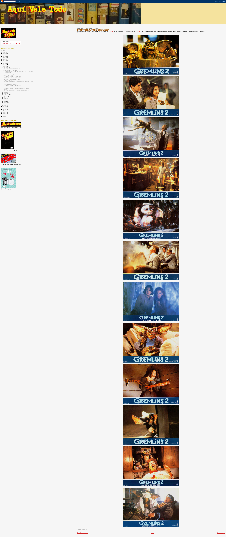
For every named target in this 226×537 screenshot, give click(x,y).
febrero (5, 103)
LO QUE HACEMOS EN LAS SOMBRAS (12, 77)
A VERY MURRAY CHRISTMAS (10, 70)
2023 (4, 55)
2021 (4, 57)
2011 (4, 110)
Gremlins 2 (138, 31)
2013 (4, 108)
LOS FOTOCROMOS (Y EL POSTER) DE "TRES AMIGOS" (16, 90)
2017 (4, 63)
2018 (4, 62)
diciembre (6, 67)
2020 (4, 59)
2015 (4, 66)
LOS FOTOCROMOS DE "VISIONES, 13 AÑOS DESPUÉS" (16, 88)
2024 (4, 53)
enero (5, 105)
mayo (5, 99)
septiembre (6, 94)
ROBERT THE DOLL (8, 80)
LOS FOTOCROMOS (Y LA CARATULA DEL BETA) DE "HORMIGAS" (19, 71)
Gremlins (111, 31)
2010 (4, 112)
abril (5, 101)
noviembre (6, 92)
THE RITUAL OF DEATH (9, 83)
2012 (4, 109)
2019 (4, 60)
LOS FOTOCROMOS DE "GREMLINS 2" (12, 68)
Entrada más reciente (82, 533)
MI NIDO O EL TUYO (8, 89)
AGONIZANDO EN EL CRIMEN (10, 84)
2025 (4, 52)
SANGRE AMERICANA (8, 75)
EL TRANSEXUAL (7, 72)
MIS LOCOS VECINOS (9, 86)
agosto (5, 96)
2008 (4, 115)
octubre (5, 93)
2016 (4, 64)
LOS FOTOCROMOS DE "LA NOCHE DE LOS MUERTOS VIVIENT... (19, 81)
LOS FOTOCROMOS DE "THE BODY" (12, 85)
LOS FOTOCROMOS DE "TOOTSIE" (12, 79)
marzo (5, 102)
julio (5, 97)
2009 (4, 113)
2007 (4, 116)
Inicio (152, 533)
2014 (4, 106)
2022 (4, 56)
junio (5, 98)
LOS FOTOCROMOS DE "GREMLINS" (12, 76)
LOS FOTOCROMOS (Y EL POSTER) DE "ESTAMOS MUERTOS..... (18, 74)
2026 (4, 50)
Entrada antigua (221, 533)
